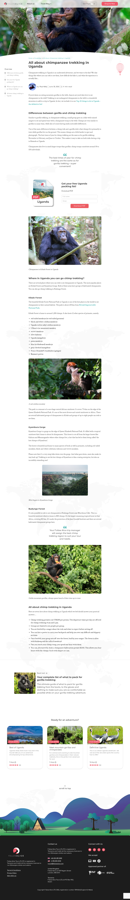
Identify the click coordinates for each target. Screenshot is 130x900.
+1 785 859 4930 (56, 861)
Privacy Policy (12, 873)
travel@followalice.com (55, 863)
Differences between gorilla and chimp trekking (15, 74)
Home (30, 58)
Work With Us (11, 876)
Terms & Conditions (14, 870)
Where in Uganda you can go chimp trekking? (15, 88)
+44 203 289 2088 (56, 858)
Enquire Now (110, 4)
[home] (13, 3)
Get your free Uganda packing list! (13, 81)
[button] (46, 4)
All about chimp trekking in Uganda (15, 94)
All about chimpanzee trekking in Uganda (56, 58)
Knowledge (37, 58)
